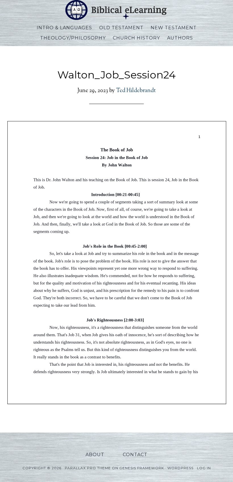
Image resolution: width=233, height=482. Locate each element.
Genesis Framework (141, 468)
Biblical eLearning (116, 10)
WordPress (180, 468)
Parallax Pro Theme (88, 468)
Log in (204, 468)
